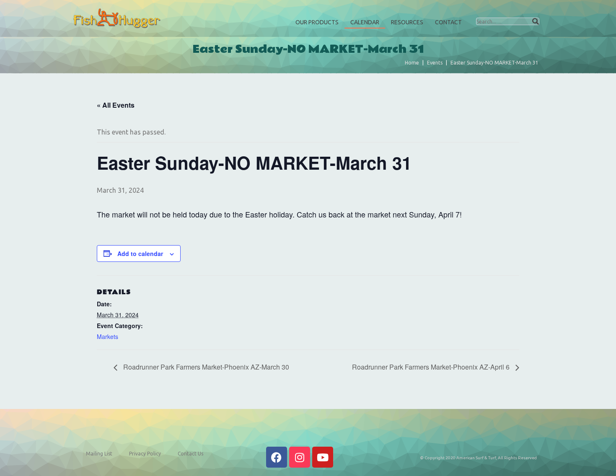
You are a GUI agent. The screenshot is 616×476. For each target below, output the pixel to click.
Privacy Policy (145, 453)
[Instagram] (299, 457)
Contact (448, 22)
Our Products (317, 22)
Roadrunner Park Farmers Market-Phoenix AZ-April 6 (431, 367)
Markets (107, 336)
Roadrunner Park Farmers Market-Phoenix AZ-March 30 (205, 367)
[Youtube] (322, 457)
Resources (407, 22)
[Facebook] (276, 457)
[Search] (535, 21)
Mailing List (99, 453)
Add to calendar (140, 253)
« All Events (116, 105)
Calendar (364, 22)
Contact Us (190, 453)
